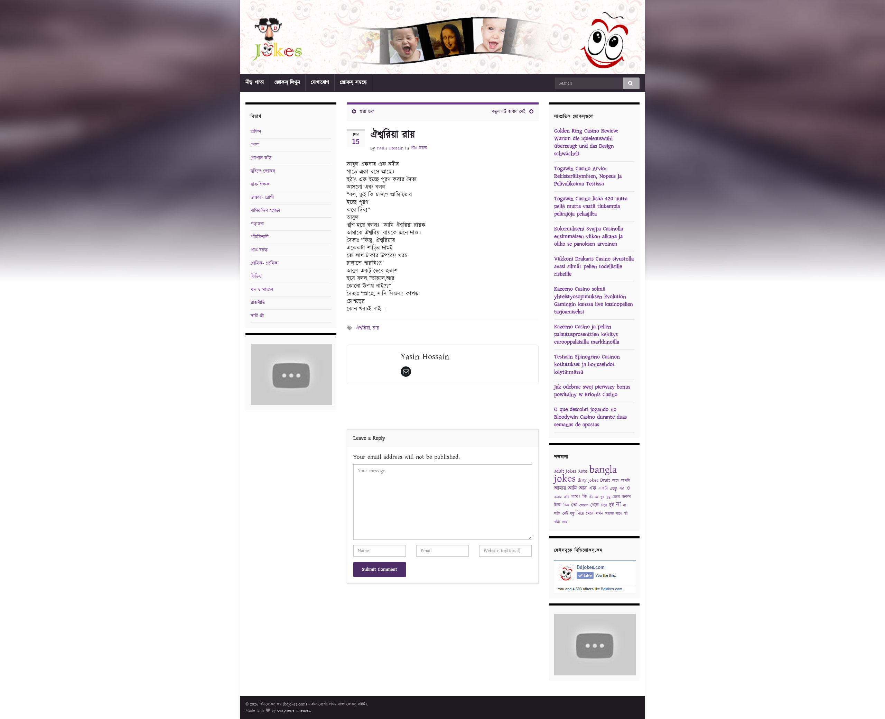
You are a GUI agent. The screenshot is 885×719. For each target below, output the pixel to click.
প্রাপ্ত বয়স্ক (419, 148)
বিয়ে (580, 513)
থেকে (594, 505)
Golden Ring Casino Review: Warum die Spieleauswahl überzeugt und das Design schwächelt (586, 142)
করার (558, 497)
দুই (611, 505)
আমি (572, 488)
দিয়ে (604, 505)
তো (574, 505)
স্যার (565, 522)
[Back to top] (869, 703)
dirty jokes (588, 480)
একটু (613, 489)
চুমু (609, 497)
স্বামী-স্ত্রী (257, 315)
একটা (603, 488)
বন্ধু (572, 514)
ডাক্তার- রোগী (262, 197)
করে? (575, 497)
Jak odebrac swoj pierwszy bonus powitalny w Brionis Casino (592, 391)
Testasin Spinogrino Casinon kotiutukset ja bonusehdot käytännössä (587, 364)
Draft (605, 480)
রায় (376, 328)
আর (583, 488)
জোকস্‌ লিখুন (287, 83)
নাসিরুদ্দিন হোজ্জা (265, 210)
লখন (599, 513)
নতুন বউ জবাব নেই (509, 111)
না (618, 504)
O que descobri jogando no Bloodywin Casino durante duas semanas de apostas (590, 417)
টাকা (557, 505)
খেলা (255, 145)
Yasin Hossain (389, 148)
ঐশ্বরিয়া (363, 328)
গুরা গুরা (367, 111)
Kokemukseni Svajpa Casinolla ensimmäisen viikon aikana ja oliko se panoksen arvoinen (588, 236)
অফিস (256, 131)
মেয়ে (590, 513)
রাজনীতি (258, 302)
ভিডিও (256, 276)
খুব (602, 497)
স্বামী (557, 522)
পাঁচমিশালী (260, 237)
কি (585, 496)
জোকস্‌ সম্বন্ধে (353, 83)
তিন (566, 505)
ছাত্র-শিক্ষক (260, 184)
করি (566, 497)
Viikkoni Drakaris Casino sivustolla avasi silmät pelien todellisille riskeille (594, 266)
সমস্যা (609, 514)
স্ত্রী (625, 514)
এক (592, 488)
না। (625, 505)
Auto (582, 471)
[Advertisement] (442, 408)
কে (596, 497)
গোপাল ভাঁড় (261, 158)
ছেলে (616, 497)
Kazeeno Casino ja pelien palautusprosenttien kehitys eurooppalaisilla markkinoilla (586, 334)
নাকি (557, 514)
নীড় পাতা (254, 83)
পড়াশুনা (257, 223)
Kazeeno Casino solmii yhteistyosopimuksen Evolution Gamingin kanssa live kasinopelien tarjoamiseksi (593, 300)
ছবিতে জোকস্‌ (263, 171)
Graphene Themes (293, 710)
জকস (626, 497)
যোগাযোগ (320, 83)
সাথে (619, 514)
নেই (565, 514)
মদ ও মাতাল (262, 289)
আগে (615, 480)
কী (591, 497)
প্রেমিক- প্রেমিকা (265, 263)
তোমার (583, 505)
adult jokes (565, 471)
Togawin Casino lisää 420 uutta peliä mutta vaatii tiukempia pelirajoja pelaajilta (590, 206)
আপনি (625, 480)
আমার (560, 488)
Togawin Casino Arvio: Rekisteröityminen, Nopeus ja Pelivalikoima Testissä (588, 176)
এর (621, 488)
